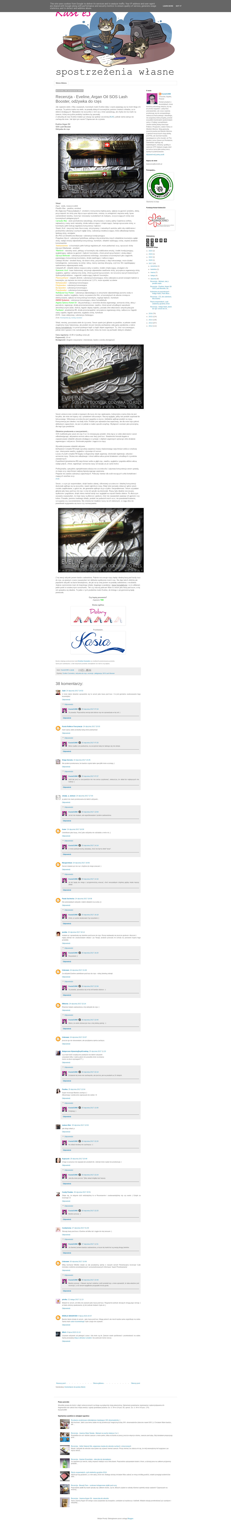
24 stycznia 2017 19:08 (83, 899)
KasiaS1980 (73, 709)
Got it (179, 6)
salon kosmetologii (77, 1321)
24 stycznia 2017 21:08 (78, 970)
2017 (151, 263)
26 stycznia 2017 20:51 (82, 1192)
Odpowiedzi (68, 704)
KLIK (112, 117)
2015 (151, 317)
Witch (64, 1332)
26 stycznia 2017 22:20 (90, 1141)
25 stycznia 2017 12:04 (76, 1089)
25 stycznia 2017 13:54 (90, 812)
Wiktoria (65, 1004)
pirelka (64, 1299)
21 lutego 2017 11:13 (75, 1299)
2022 (151, 257)
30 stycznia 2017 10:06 (78, 1261)
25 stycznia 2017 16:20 (90, 953)
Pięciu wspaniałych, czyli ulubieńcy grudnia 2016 (160, 303)
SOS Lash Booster (109, 673)
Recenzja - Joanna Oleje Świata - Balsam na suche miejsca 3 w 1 (95, 1433)
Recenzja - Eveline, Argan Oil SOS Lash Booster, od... (161, 287)
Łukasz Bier (66, 1125)
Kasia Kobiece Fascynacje (72, 726)
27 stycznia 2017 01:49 (80, 1228)
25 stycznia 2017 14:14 (90, 845)
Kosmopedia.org (65, 317)
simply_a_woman (68, 796)
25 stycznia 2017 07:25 (90, 743)
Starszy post (135, 1383)
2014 (151, 320)
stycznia (154, 279)
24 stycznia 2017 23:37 (78, 1037)
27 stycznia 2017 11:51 (90, 1244)
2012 (151, 326)
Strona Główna (61, 83)
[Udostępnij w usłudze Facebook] (87, 670)
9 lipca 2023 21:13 (74, 1332)
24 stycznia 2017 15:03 (91, 726)
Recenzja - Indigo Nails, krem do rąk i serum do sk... (161, 308)
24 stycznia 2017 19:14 (76, 932)
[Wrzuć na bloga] (82, 670)
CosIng (73, 317)
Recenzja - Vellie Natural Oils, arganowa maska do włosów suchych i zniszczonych (101, 1446)
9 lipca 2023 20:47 (85, 1316)
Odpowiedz (66, 700)
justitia (64, 932)
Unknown (65, 970)
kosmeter (79, 317)
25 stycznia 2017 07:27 (90, 776)
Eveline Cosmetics (69, 673)
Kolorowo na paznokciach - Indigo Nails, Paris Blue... (160, 292)
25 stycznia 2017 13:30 (90, 1108)
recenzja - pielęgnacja (95, 673)
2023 (151, 254)
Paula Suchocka (68, 899)
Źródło (57, 479)
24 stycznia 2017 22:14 (77, 1004)
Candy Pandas (67, 1192)
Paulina (65, 1089)
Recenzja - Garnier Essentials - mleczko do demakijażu (91, 1459)
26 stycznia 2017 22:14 (90, 1072)
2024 (151, 251)
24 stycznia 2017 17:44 (84, 796)
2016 (151, 313)
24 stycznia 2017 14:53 (74, 691)
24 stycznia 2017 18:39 (75, 829)
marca (153, 272)
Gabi (64, 691)
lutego (153, 275)
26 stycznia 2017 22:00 (90, 1020)
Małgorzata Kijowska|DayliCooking (75, 1051)
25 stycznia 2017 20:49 (78, 1159)
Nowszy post (61, 1383)
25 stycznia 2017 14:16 (90, 879)
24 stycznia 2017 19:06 (81, 863)
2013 (151, 323)
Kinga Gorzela (67, 760)
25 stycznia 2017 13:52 (80, 1125)
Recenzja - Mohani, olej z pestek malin (159, 282)
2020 (151, 260)
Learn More (168, 6)
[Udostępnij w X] (85, 670)
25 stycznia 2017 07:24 (90, 709)
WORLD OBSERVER (70, 1316)
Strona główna (98, 1383)
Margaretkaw (67, 863)
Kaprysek (66, 1159)
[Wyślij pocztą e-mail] (79, 670)
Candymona (66, 1228)
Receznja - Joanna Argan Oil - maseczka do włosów (90, 1498)
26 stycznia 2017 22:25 (90, 1211)
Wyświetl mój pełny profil (155, 155)
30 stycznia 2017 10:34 (90, 1280)
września (154, 266)
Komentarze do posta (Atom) (75, 1387)
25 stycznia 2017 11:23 (97, 1051)
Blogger (130, 1518)
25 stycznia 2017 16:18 (90, 915)
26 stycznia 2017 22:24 (90, 1175)
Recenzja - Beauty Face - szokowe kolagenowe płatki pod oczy (94, 1485)
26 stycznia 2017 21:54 (90, 986)
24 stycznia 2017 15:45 (82, 760)
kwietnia (154, 269)
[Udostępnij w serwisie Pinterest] (90, 670)
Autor (64, 829)
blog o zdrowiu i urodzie (83, 1338)
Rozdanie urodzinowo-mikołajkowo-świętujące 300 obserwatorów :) (95, 1420)
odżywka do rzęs (81, 673)
